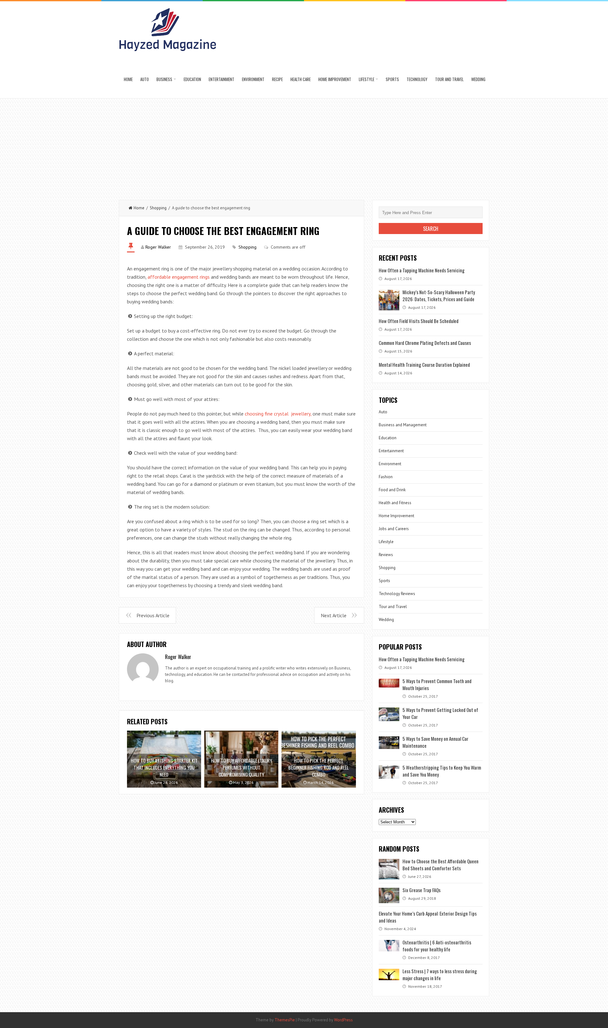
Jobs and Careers (394, 528)
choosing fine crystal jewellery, (278, 413)
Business (164, 79)
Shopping (158, 208)
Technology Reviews (397, 593)
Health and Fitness (395, 502)
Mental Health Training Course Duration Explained (424, 364)
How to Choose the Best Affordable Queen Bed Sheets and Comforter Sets (440, 865)
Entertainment (221, 79)
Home (128, 79)
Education (192, 79)
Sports (392, 79)
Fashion (386, 476)
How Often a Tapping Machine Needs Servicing (422, 270)
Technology (417, 79)
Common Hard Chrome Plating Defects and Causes (425, 342)
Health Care (300, 79)
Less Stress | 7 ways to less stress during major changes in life (439, 974)
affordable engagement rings (179, 277)
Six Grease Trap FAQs (421, 889)
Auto (144, 79)
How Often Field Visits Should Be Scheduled (419, 320)
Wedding (478, 79)
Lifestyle (366, 79)
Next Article (333, 615)
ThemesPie (285, 1020)
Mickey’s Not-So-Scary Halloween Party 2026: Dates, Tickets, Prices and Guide (438, 295)
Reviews (386, 554)
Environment (253, 79)
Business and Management (403, 425)
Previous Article (152, 615)
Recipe (277, 79)
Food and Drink (392, 489)
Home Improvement (334, 79)
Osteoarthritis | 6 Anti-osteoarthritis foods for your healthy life (436, 946)
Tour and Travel (449, 79)
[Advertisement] (304, 146)
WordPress (343, 1020)
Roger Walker (158, 247)
